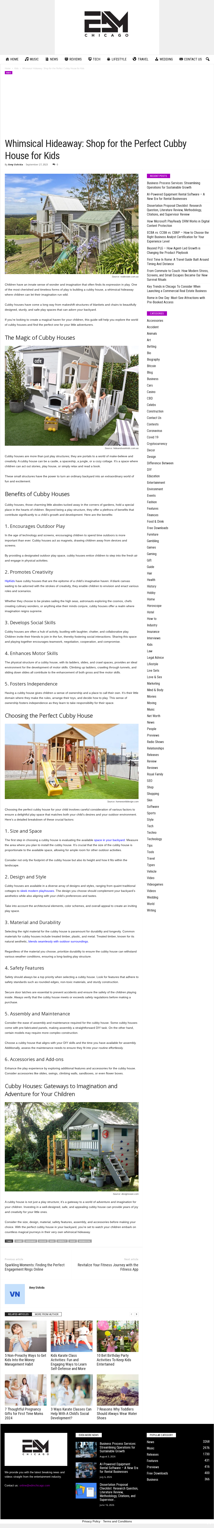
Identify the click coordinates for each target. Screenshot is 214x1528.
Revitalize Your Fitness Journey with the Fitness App (108, 1267)
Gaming (152, 554)
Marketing (153, 683)
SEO (149, 781)
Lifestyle (152, 664)
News (150, 722)
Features (152, 509)
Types (151, 865)
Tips (150, 846)
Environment (155, 489)
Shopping (153, 794)
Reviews (152, 768)
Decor (151, 450)
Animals (152, 334)
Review (152, 761)
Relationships (155, 748)
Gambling (153, 541)
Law (149, 651)
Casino (151, 392)
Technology (154, 839)
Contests (153, 424)
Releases (153, 755)
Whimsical (84, 1241)
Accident (153, 327)
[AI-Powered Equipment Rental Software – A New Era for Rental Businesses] (86, 1470)
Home (7, 68)
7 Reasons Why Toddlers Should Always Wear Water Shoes (117, 1413)
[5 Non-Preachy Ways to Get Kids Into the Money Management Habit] (26, 1336)
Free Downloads (157, 528)
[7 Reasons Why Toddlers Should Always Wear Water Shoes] (118, 1390)
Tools (150, 852)
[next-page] (136, 1314)
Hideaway (31, 1241)
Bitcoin (151, 366)
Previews (153, 735)
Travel (151, 858)
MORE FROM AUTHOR (47, 1314)
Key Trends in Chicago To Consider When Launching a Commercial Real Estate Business (177, 289)
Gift (149, 560)
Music (151, 709)
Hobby (151, 593)
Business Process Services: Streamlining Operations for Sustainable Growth (173, 185)
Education (153, 476)
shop (72, 1241)
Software (153, 807)
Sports (151, 813)
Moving (151, 703)
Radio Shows (155, 742)
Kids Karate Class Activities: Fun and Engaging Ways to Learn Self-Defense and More (69, 1362)
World (150, 904)
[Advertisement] (107, 106)
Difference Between (160, 463)
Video (150, 878)
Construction (155, 411)
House (42, 1241)
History (151, 586)
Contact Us (154, 418)
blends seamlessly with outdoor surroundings (58, 941)
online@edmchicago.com (34, 1485)
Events (151, 496)
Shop (150, 787)
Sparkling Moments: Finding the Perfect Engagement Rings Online (35, 1267)
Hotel (150, 612)
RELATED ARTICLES (18, 1314)
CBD (150, 398)
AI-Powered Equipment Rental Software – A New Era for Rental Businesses (176, 196)
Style (150, 820)
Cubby (19, 1241)
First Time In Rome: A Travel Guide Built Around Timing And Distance (178, 262)
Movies (151, 696)
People (151, 729)
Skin (149, 800)
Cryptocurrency (157, 444)
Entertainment (156, 483)
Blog (150, 372)
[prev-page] (131, 1314)
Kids (16, 68)
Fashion (152, 502)
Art (149, 340)
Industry (152, 625)
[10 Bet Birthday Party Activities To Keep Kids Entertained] (118, 1336)
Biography (153, 359)
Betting (151, 346)
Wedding (152, 897)
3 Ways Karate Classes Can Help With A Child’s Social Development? (71, 1413)
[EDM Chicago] (107, 27)
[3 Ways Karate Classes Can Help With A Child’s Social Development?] (72, 1390)
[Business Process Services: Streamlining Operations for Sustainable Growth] (86, 1450)
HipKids (10, 581)
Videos (151, 891)
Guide (150, 567)
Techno (152, 833)
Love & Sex (154, 677)
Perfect (62, 1241)
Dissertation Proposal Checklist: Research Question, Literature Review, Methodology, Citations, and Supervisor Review (174, 210)
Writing (151, 910)
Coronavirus (154, 431)
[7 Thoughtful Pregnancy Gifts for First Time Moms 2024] (26, 1390)
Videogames (155, 884)
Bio (149, 353)
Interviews (153, 638)
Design (151, 457)
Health (151, 580)
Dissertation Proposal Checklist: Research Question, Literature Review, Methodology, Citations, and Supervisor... (119, 1492)
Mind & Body (155, 690)
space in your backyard (109, 840)
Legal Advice (155, 658)
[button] (207, 59)
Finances (152, 515)
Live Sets (153, 671)
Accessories (155, 321)
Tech (150, 826)
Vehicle (152, 871)
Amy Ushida (15, 164)
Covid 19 (152, 437)
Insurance (153, 632)
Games (151, 547)
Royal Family (155, 774)
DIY (149, 470)
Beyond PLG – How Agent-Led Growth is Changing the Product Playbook (173, 250)
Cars (150, 385)
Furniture (152, 534)
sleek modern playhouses (37, 890)
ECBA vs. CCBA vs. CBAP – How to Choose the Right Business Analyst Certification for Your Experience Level (178, 237)
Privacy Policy (91, 1521)
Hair (149, 573)
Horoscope (154, 606)
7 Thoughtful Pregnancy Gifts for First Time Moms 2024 (24, 1413)
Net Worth (153, 716)
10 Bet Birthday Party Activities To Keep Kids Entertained (114, 1359)
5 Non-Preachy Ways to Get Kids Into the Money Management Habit (25, 1359)
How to (152, 619)
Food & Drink (155, 521)
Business (152, 379)
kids (52, 1241)
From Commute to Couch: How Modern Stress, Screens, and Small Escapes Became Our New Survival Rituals (177, 275)
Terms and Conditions (117, 1521)
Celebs (151, 405)
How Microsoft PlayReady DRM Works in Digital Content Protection (178, 223)
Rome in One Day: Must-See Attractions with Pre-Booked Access (176, 300)
